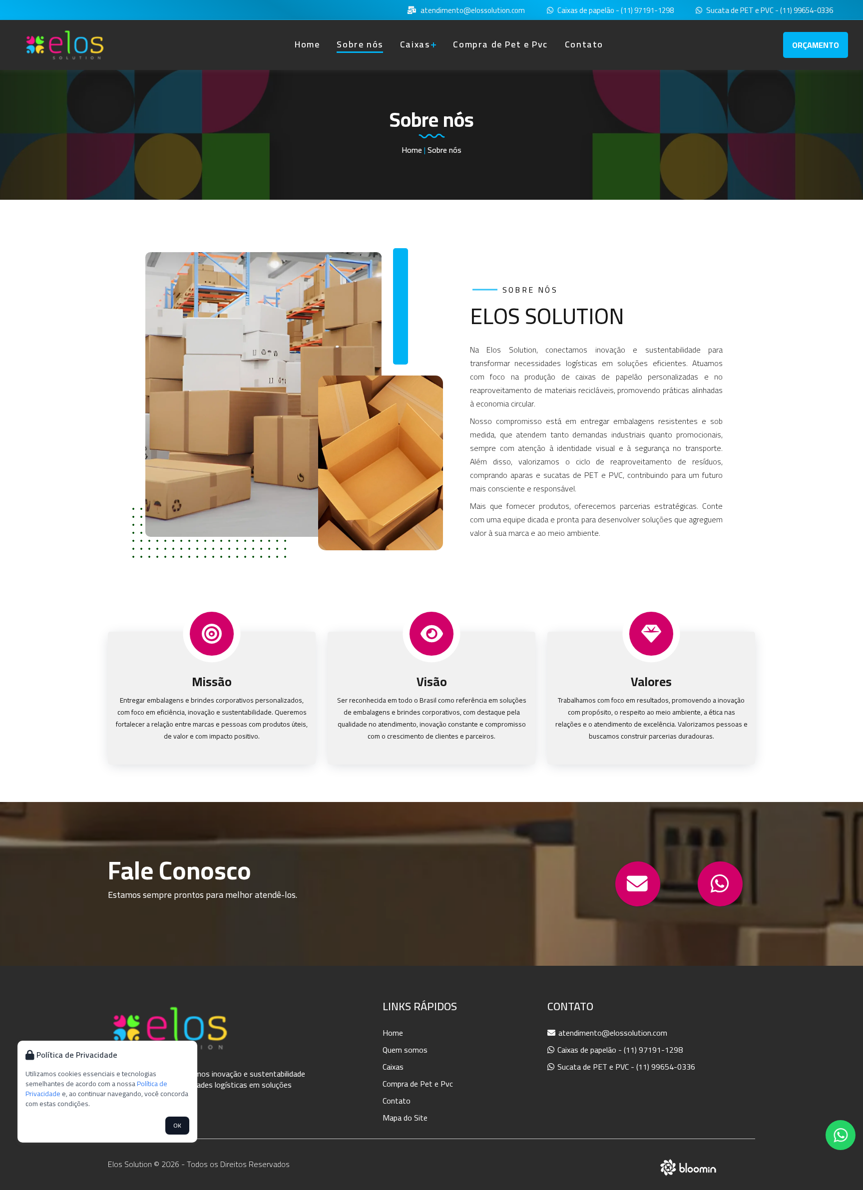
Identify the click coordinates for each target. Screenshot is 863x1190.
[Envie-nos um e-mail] (637, 883)
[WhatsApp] (720, 883)
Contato (584, 44)
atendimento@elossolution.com (472, 10)
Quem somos (405, 1050)
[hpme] (65, 45)
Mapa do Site (405, 1118)
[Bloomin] (688, 1166)
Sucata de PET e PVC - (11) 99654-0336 (769, 10)
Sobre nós (360, 44)
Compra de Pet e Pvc (500, 44)
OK (177, 1125)
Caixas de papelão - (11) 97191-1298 (615, 10)
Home (307, 44)
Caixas (415, 44)
